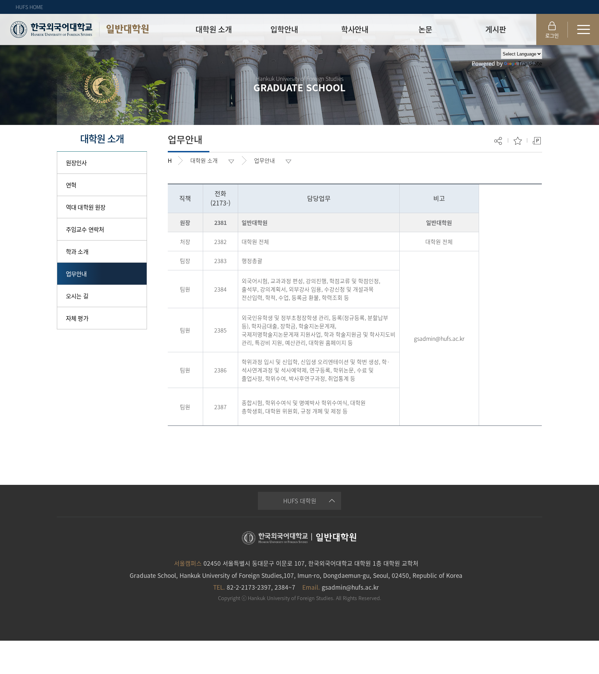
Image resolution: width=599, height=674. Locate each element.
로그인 (552, 35)
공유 (498, 140)
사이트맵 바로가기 (583, 29)
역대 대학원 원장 (85, 207)
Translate (530, 63)
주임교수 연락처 (85, 229)
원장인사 (76, 162)
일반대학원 (127, 29)
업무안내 (76, 273)
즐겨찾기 (517, 140)
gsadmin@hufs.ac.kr (350, 587)
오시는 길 (77, 296)
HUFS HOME (29, 7)
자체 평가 (77, 318)
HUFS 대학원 (299, 500)
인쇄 (536, 140)
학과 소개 (77, 251)
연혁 (71, 184)
